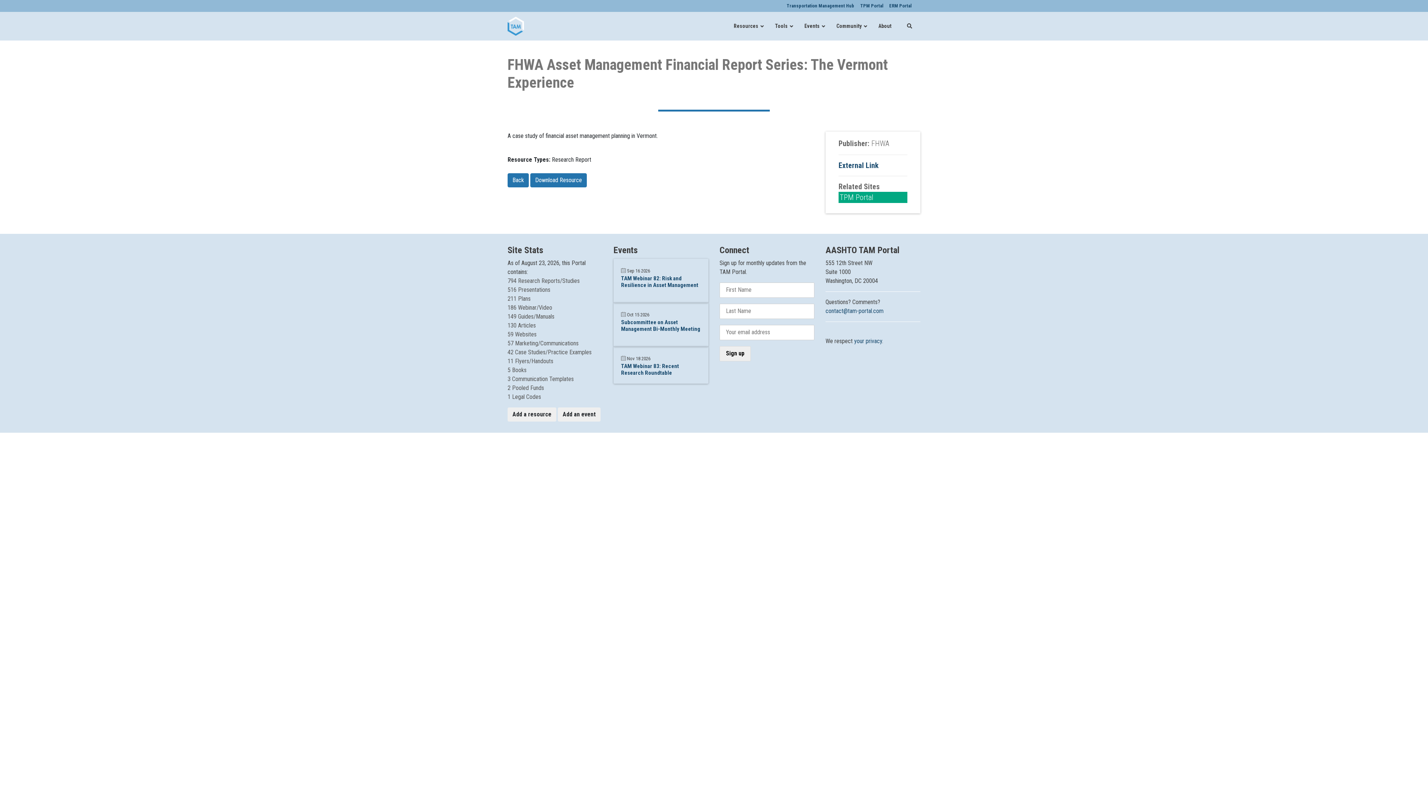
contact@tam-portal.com (855, 311)
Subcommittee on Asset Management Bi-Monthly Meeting (660, 325)
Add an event (579, 414)
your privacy (868, 341)
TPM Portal (857, 197)
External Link (859, 165)
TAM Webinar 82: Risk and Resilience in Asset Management (659, 281)
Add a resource (531, 414)
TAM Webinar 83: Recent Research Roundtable (650, 369)
